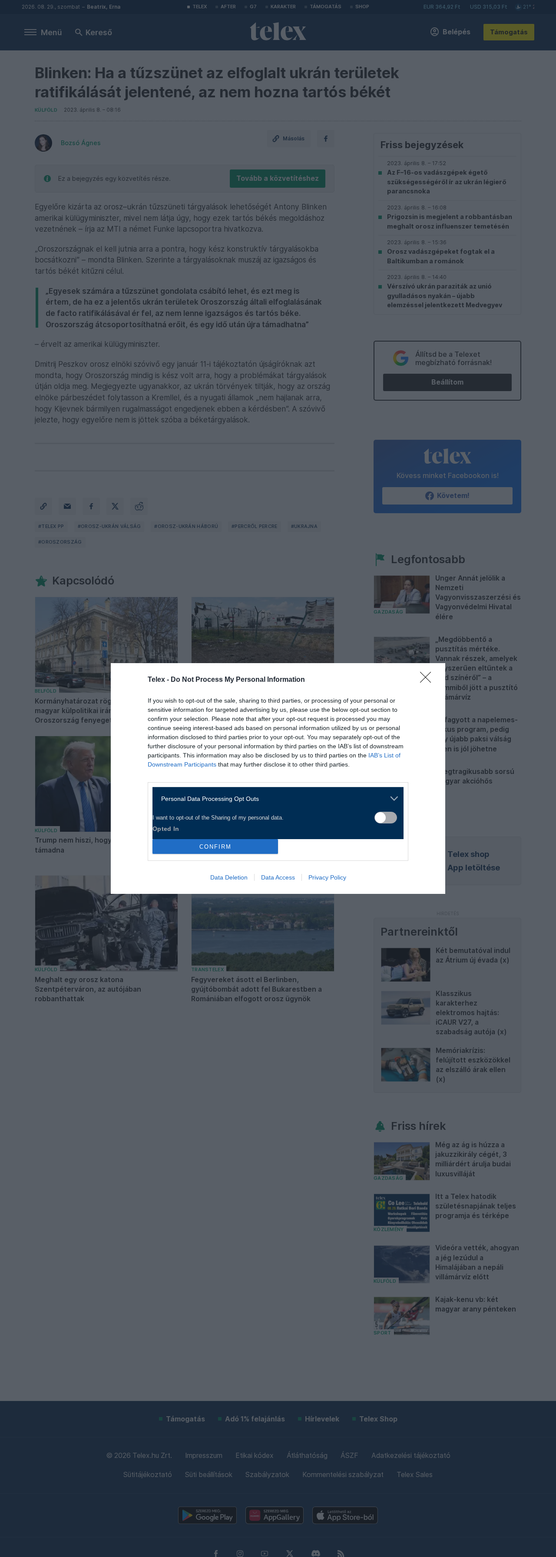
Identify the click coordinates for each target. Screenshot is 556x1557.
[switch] (385, 817)
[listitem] (274, 798)
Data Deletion (229, 877)
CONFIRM (215, 846)
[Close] (428, 680)
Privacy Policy (327, 877)
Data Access (278, 877)
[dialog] (278, 778)
